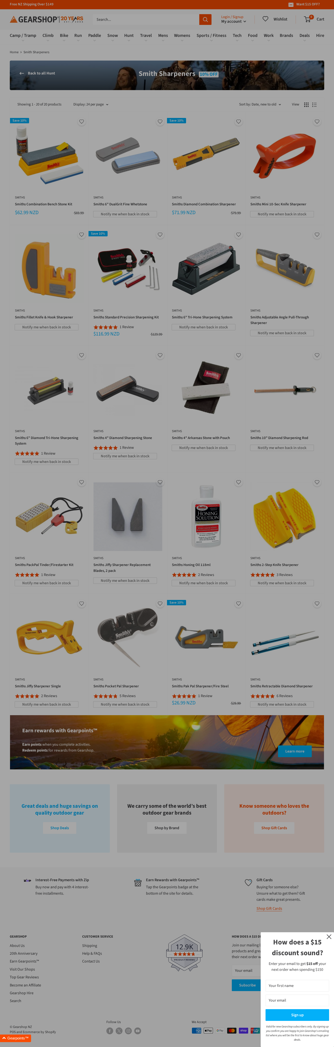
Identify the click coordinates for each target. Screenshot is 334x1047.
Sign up (297, 1015)
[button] (15, 1038)
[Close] (329, 936)
